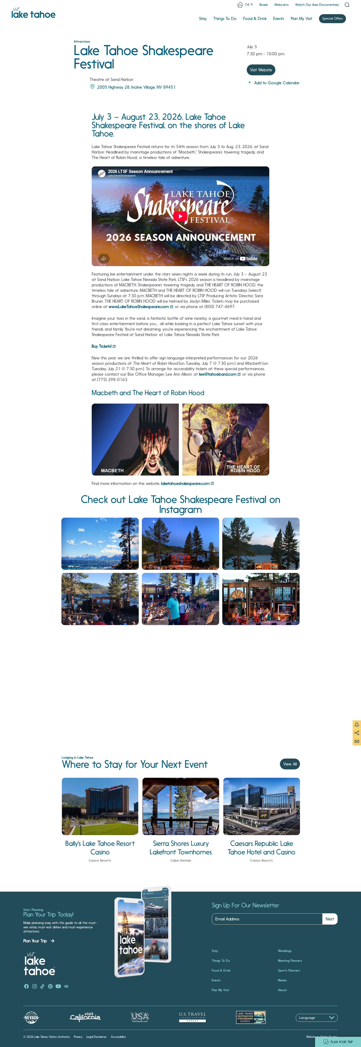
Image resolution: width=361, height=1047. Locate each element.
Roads (263, 5)
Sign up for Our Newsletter (245, 905)
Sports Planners (289, 970)
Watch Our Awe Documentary (317, 5)
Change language (307, 1024)
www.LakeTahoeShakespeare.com (139, 306)
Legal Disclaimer (96, 1036)
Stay (203, 18)
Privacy (78, 1036)
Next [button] (330, 918)
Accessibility (118, 1036)
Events (278, 18)
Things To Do (224, 18)
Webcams (281, 5)
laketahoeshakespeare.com (185, 483)
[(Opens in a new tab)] (100, 544)
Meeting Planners (290, 960)
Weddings (285, 951)
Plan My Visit (301, 18)
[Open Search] (347, 5)
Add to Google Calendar (277, 82)
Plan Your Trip (35, 941)
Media (282, 980)
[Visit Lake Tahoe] (33, 12)
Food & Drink (255, 18)
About (282, 990)
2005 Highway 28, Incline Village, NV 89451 (136, 87)
